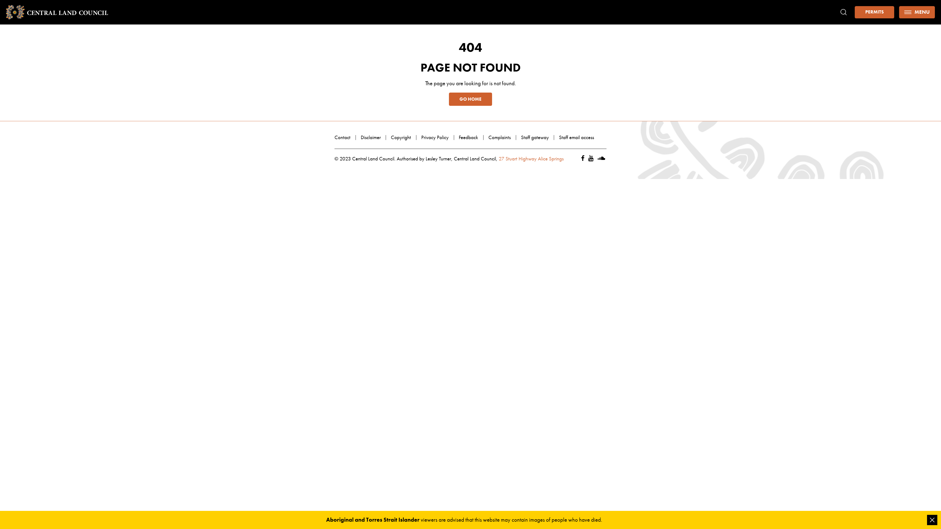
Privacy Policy (435, 137)
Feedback (468, 137)
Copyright (401, 137)
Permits (874, 12)
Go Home (470, 99)
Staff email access (576, 137)
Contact (342, 137)
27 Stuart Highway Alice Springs (531, 159)
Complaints (499, 137)
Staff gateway (535, 137)
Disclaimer (371, 137)
